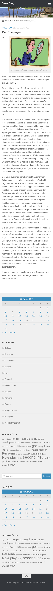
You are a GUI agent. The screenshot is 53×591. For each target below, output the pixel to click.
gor (34, 446)
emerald (20, 442)
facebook (26, 443)
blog (15, 439)
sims (44, 458)
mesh (22, 450)
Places (7, 404)
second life (32, 457)
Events (7, 367)
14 (33, 316)
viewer (15, 461)
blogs (19, 439)
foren (8, 446)
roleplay (19, 458)
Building (7, 348)
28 (33, 324)
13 (26, 316)
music (35, 450)
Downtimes (9, 360)
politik (25, 454)
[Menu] (49, 3)
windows (33, 462)
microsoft (28, 450)
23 (47, 320)
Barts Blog (8, 3)
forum (12, 446)
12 (19, 316)
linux (17, 450)
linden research (11, 450)
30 (47, 324)
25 (12, 324)
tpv (3, 462)
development (9, 442)
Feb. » (12, 332)
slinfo (48, 458)
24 (5, 324)
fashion (34, 442)
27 (26, 324)
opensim (42, 449)
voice (27, 462)
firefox (39, 442)
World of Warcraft (12, 423)
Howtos (7, 391)
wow (12, 465)
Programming (10, 410)
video (8, 461)
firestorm (46, 442)
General (8, 379)
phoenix (19, 454)
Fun (6, 373)
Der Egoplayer (11, 32)
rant (44, 454)
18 (12, 320)
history (40, 446)
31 (5, 329)
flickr (3, 446)
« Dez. (5, 332)
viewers (22, 462)
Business (8, 354)
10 (5, 316)
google (29, 446)
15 (40, 316)
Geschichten (10, 385)
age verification (7, 439)
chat (42, 439)
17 (5, 320)
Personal (8, 398)
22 (40, 320)
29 (40, 324)
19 (19, 320)
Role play (7, 28)
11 (13, 316)
